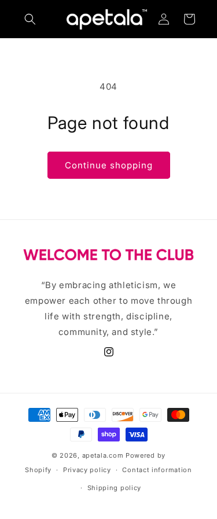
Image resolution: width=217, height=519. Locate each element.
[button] (30, 19)
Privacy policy (87, 470)
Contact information (157, 470)
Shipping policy (114, 488)
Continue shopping (109, 165)
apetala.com (103, 455)
